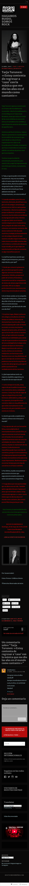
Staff (14, 66)
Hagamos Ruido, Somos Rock (9, 20)
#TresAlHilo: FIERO (11, 735)
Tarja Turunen (18, 621)
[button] (11, 559)
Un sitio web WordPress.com (14, 875)
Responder (10, 694)
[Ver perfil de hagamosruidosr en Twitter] (9, 777)
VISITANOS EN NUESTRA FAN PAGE (13, 789)
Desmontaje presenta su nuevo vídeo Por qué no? (15, 729)
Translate (18, 808)
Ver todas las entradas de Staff (13, 633)
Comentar (21, 719)
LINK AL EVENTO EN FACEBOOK (14, 537)
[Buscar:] (27, 2)
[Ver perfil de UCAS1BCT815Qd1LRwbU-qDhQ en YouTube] (16, 777)
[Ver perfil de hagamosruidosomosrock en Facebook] (5, 777)
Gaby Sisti (13, 619)
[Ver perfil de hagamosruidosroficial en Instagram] (12, 777)
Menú (24, 7)
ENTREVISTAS (17, 68)
